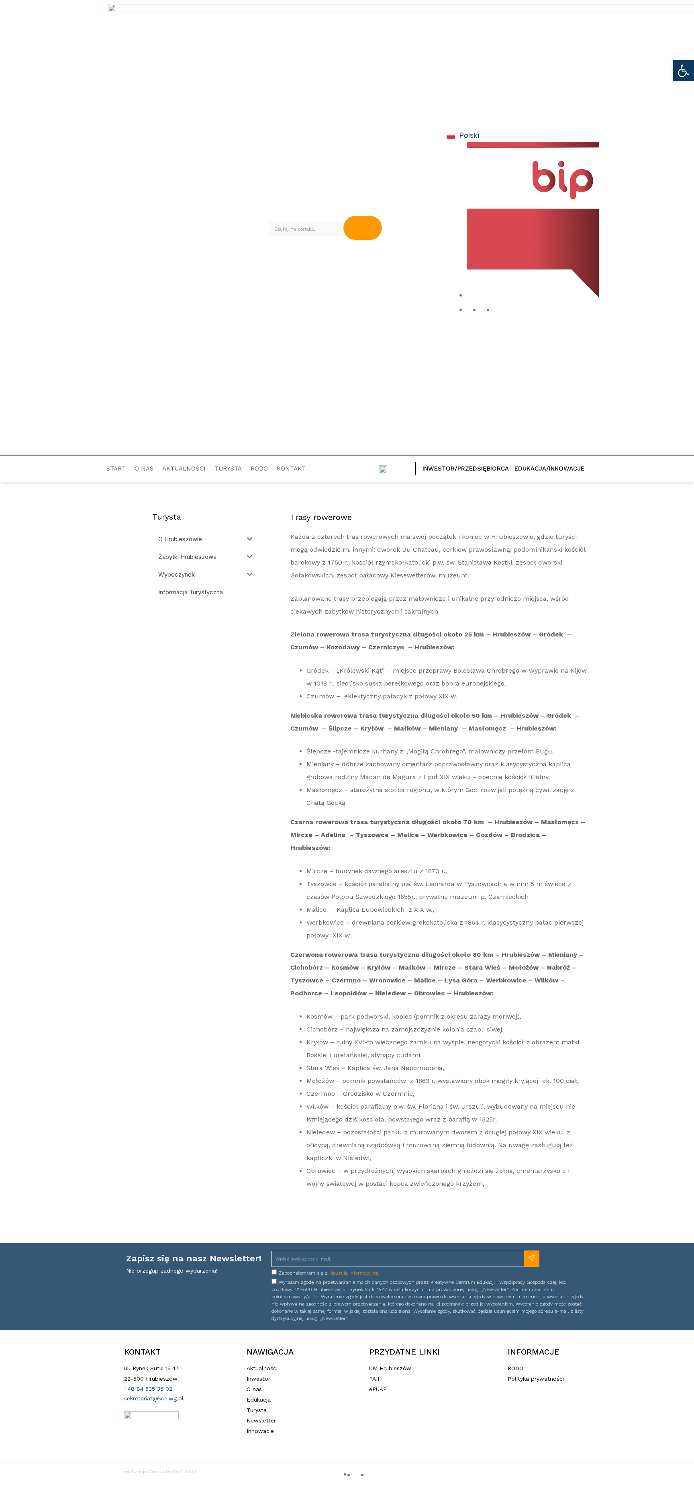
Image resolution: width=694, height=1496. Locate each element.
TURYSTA (228, 468)
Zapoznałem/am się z (329, 1273)
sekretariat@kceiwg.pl (154, 1398)
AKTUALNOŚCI (184, 468)
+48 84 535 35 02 (148, 1388)
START (116, 468)
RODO (259, 468)
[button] (683, 70)
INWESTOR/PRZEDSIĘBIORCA (466, 468)
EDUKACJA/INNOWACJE (549, 468)
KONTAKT (291, 468)
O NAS (144, 468)
